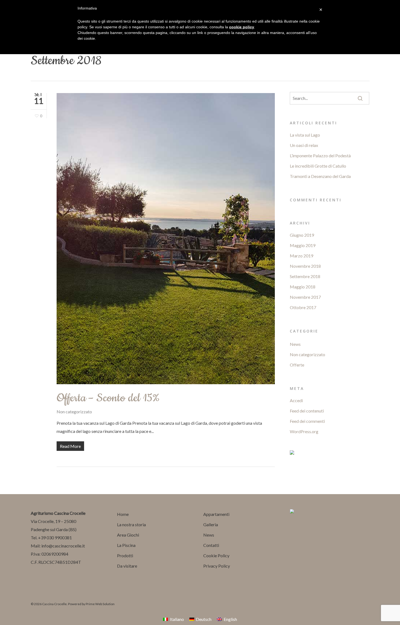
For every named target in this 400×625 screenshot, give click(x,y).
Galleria (210, 524)
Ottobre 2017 (303, 307)
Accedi (296, 400)
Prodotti (125, 555)
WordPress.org (304, 431)
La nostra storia (131, 524)
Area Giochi (128, 534)
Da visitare (127, 565)
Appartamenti (216, 514)
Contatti (211, 545)
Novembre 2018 (305, 266)
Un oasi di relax (304, 145)
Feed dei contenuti (307, 410)
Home (123, 514)
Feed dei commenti (307, 421)
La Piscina (126, 545)
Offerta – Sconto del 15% (108, 398)
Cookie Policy (216, 555)
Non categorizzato (74, 411)
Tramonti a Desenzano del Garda (320, 176)
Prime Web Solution (100, 604)
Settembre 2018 (305, 276)
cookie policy (241, 27)
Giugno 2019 (302, 235)
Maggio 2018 (302, 286)
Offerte (297, 364)
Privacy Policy (216, 565)
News (295, 344)
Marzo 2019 (301, 255)
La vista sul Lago (305, 134)
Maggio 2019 (302, 245)
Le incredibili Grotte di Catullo (318, 165)
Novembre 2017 (305, 297)
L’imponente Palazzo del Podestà (320, 155)
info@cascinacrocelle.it (63, 545)
